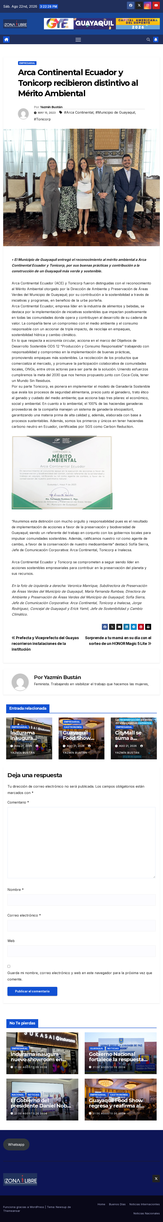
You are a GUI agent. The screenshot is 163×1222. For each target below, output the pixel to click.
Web (11, 941)
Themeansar (11, 1210)
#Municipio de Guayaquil (115, 112)
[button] (148, 39)
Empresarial (27, 63)
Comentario (18, 802)
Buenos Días (117, 1204)
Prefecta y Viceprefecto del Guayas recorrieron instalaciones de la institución (45, 643)
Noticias (113, 1048)
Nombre (15, 889)
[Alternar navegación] (78, 39)
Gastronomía (73, 727)
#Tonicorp (42, 119)
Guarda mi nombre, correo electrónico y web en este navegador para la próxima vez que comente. (79, 976)
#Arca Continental (78, 112)
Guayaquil (96, 1048)
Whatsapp (16, 1144)
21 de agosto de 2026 (30, 1067)
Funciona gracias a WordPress (24, 1207)
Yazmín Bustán (51, 107)
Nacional (18, 1094)
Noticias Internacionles (144, 1204)
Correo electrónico (24, 915)
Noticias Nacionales (146, 1213)
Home (101, 1204)
